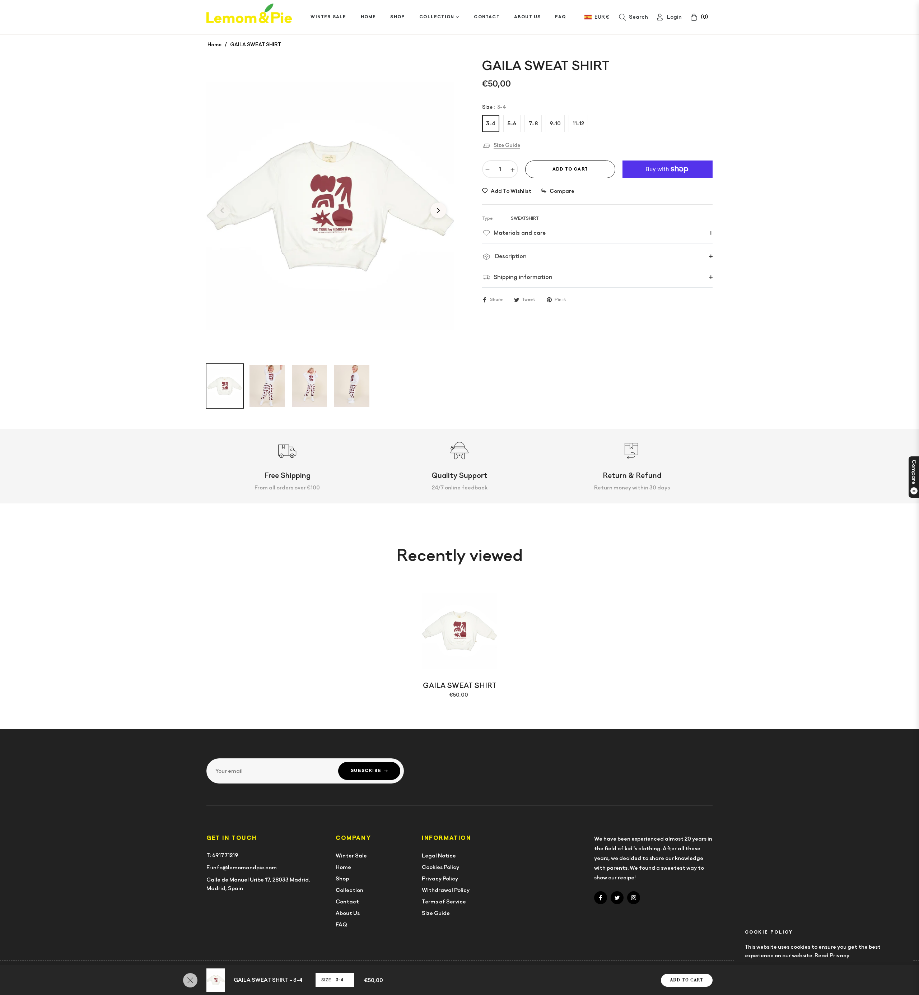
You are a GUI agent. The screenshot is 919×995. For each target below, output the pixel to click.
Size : (494, 107)
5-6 (512, 123)
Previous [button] (222, 210)
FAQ (341, 924)
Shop (342, 878)
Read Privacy (832, 955)
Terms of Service (444, 901)
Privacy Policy (440, 878)
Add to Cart (687, 980)
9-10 (555, 123)
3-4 (490, 123)
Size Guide (507, 145)
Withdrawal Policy (446, 890)
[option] (330, 206)
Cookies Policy (440, 867)
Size (326, 979)
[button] (633, 17)
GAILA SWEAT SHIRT (459, 685)
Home (214, 44)
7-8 (533, 123)
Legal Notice (439, 855)
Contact (347, 901)
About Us (348, 913)
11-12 (578, 123)
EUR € (601, 17)
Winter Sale (351, 855)
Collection (349, 890)
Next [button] (438, 210)
